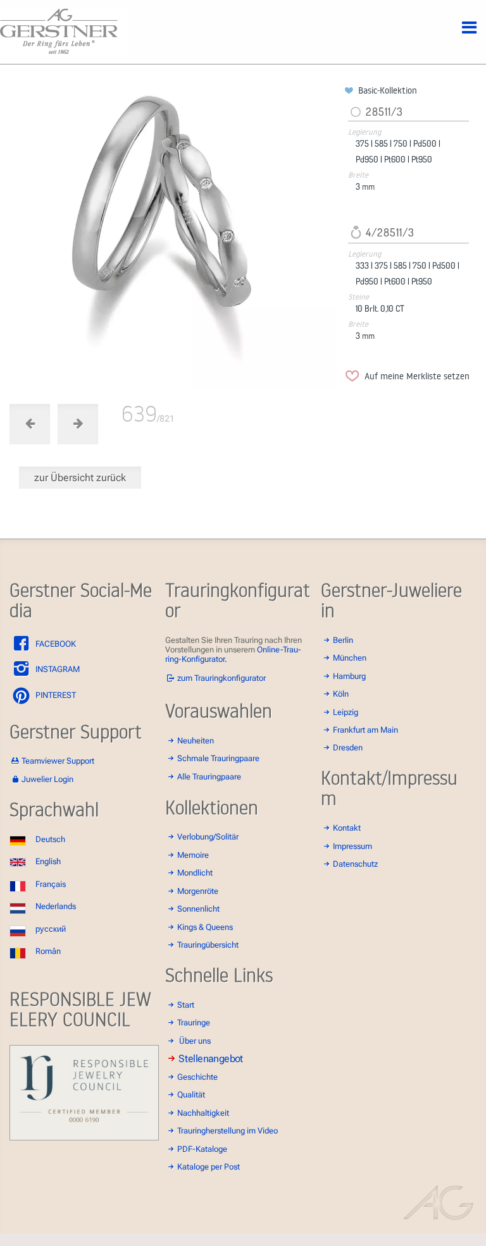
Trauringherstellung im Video (227, 1130)
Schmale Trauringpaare (218, 758)
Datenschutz (355, 864)
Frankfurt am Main (365, 730)
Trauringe (193, 1022)
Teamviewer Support (58, 761)
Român (48, 951)
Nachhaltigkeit (203, 1113)
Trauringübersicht (208, 945)
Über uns (195, 1041)
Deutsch (50, 839)
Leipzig (345, 712)
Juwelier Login (47, 779)
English (48, 861)
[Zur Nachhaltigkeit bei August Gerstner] (84, 1137)
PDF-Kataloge (202, 1149)
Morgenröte (197, 891)
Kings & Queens (205, 927)
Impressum (352, 846)
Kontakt (347, 828)
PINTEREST (55, 695)
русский (50, 929)
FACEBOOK (55, 644)
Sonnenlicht (198, 908)
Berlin (343, 640)
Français (50, 884)
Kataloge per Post (208, 1166)
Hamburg (349, 676)
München (349, 658)
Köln (341, 694)
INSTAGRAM (57, 669)
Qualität (191, 1094)
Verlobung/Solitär (208, 836)
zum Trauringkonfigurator (221, 678)
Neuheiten (195, 740)
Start (185, 1005)
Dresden (348, 747)
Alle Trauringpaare (209, 776)
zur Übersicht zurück (80, 478)
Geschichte (197, 1077)
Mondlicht (195, 872)
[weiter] (174, 237)
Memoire (193, 855)
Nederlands (55, 906)
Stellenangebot (210, 1059)
